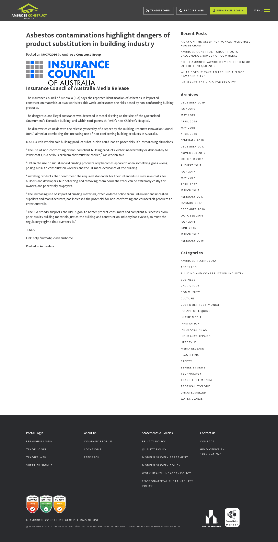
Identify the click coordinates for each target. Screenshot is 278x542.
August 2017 (191, 165)
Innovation (190, 323)
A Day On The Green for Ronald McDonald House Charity (216, 43)
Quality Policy (154, 449)
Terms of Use (88, 520)
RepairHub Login (230, 10)
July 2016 (188, 221)
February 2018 (192, 140)
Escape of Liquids (195, 311)
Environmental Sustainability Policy (167, 484)
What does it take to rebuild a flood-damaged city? (213, 74)
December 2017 (193, 146)
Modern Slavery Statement (165, 457)
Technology (191, 373)
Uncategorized (193, 392)
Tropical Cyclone (195, 386)
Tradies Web (194, 10)
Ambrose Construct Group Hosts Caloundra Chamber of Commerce (209, 53)
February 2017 (192, 196)
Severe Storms (193, 367)
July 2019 (188, 109)
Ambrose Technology (199, 260)
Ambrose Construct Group (81, 54)
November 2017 (193, 153)
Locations (93, 449)
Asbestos (47, 246)
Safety (186, 361)
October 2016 (192, 215)
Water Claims (192, 398)
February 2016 (192, 240)
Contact (207, 441)
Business (188, 279)
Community (190, 292)
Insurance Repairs (196, 336)
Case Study (190, 286)
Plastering (190, 355)
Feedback (92, 457)
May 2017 (188, 178)
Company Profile (98, 441)
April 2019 (189, 121)
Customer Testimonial (200, 304)
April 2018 (189, 134)
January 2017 (191, 203)
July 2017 (188, 171)
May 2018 (188, 127)
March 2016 (190, 234)
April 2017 (189, 184)
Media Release (192, 348)
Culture (187, 298)
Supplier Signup (39, 465)
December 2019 (193, 102)
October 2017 (192, 159)
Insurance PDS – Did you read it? (208, 82)
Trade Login (160, 10)
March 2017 (190, 190)
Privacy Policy (154, 441)
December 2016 (193, 209)
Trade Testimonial (196, 380)
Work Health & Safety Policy (166, 473)
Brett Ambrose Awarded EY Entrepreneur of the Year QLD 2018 (215, 64)
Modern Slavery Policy (161, 465)
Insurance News (194, 330)
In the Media (191, 317)
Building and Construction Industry (212, 273)
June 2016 (188, 228)
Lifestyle (188, 342)
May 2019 (188, 115)
